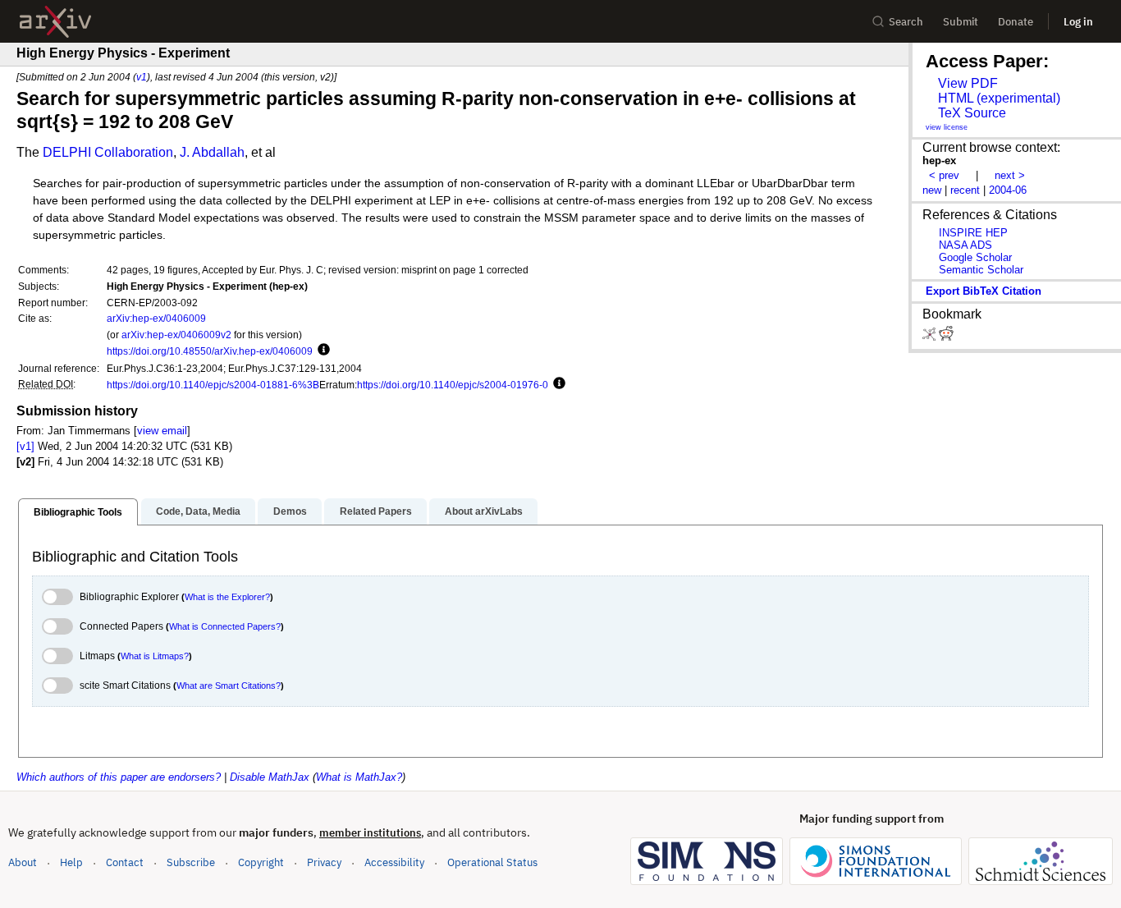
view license (947, 127)
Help (71, 862)
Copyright (261, 862)
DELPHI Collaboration (108, 152)
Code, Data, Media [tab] (198, 511)
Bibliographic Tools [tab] (78, 512)
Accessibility (394, 862)
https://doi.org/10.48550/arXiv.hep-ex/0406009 (210, 351)
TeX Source (972, 113)
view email (162, 430)
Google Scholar (975, 257)
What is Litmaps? (155, 656)
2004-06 (1008, 190)
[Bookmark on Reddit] (946, 337)
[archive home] (55, 22)
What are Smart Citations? (228, 685)
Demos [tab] (290, 511)
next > (1010, 175)
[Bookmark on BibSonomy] (930, 337)
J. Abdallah (212, 152)
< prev (944, 175)
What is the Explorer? (227, 597)
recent (965, 190)
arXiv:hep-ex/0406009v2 (176, 334)
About (22, 862)
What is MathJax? (359, 777)
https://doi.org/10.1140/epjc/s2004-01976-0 (452, 384)
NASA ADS (965, 245)
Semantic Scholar (981, 270)
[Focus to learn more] (321, 350)
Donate (1015, 22)
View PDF (968, 83)
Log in (1078, 22)
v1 (141, 76)
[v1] (25, 446)
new (931, 190)
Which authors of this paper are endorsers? (118, 777)
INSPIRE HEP (973, 233)
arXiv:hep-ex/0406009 (156, 318)
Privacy (324, 862)
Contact (125, 862)
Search (906, 22)
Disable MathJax (269, 777)
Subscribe (191, 862)
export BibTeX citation (983, 291)
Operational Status (492, 862)
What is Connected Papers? (225, 626)
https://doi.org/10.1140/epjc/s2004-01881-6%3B (213, 384)
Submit (960, 22)
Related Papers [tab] (376, 511)
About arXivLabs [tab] (484, 511)
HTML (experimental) (999, 98)
